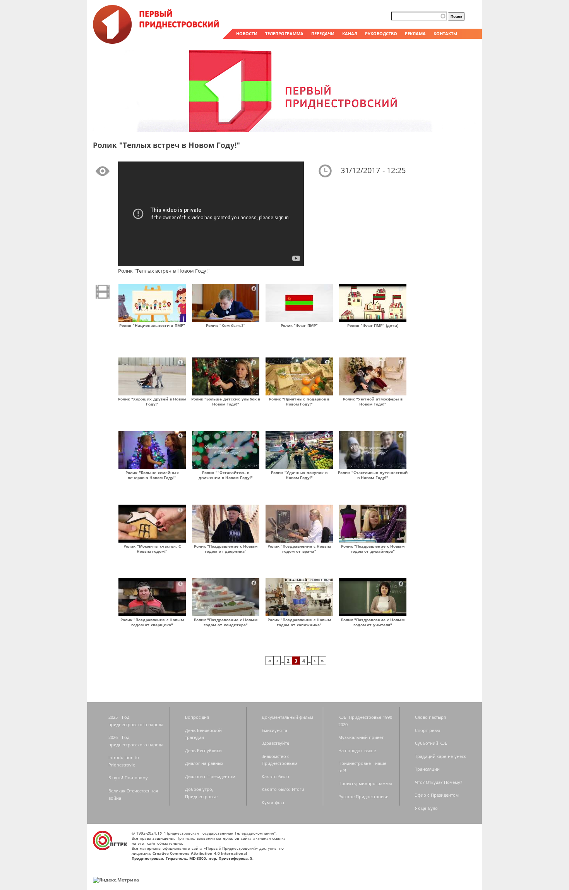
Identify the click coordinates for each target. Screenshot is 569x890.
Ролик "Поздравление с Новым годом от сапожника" (299, 622)
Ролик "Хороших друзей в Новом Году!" (152, 401)
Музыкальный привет (361, 737)
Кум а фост (273, 802)
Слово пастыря (430, 717)
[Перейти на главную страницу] (157, 41)
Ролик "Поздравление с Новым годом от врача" (299, 548)
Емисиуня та (275, 730)
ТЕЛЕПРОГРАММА (284, 33)
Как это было (275, 776)
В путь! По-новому (128, 777)
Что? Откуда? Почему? (438, 782)
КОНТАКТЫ (445, 33)
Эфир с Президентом (437, 795)
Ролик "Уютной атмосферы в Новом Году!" (373, 401)
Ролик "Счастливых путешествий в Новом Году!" (372, 475)
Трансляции (427, 769)
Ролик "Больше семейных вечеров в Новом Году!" (151, 475)
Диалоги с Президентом (210, 776)
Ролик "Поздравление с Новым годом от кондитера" (226, 622)
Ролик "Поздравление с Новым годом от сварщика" (152, 622)
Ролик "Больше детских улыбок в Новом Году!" (226, 401)
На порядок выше (357, 750)
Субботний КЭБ (431, 743)
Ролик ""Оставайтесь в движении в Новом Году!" (226, 475)
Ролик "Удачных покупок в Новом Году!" (299, 475)
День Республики (203, 750)
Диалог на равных (204, 763)
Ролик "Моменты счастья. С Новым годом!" (152, 548)
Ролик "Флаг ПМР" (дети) (372, 325)
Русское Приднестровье (363, 796)
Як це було (426, 808)
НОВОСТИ (246, 33)
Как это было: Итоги (283, 789)
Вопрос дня (197, 717)
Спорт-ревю (427, 730)
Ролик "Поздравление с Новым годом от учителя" (373, 622)
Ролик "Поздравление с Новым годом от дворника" (226, 548)
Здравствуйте (275, 743)
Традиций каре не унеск (440, 756)
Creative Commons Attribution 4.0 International (200, 853)
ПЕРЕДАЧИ (322, 33)
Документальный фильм (288, 717)
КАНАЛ (349, 33)
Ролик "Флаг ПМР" (299, 325)
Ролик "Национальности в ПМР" (152, 325)
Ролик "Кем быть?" (225, 325)
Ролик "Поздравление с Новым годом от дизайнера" (373, 548)
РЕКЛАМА (415, 33)
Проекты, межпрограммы (365, 783)
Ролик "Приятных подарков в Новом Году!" (299, 401)
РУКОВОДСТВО (381, 33)
